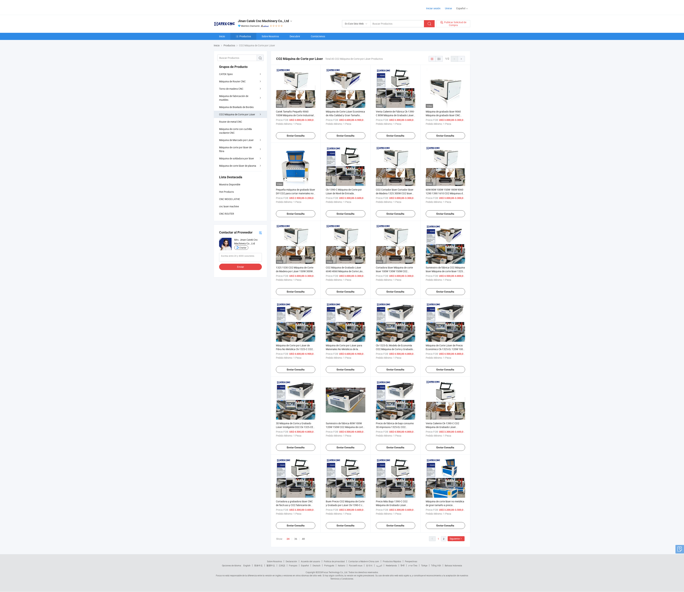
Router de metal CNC (230, 121)
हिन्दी (403, 565)
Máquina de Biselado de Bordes (236, 107)
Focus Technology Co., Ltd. (335, 572)
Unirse (448, 8)
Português (329, 565)
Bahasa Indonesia (453, 565)
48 (303, 538)
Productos (245, 36)
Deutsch (316, 565)
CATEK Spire (226, 74)
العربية (379, 565)
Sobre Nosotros (270, 36)
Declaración (291, 561)
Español (305, 565)
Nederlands (391, 565)
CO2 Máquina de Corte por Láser (237, 114)
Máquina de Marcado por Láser (236, 140)
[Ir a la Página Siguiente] (461, 58)
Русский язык (355, 565)
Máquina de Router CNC (232, 81)
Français (293, 565)
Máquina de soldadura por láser (236, 158)
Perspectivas (411, 561)
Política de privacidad (334, 561)
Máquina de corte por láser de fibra (235, 149)
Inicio (222, 36)
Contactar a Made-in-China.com (363, 561)
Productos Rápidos (392, 561)
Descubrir (295, 36)
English (246, 565)
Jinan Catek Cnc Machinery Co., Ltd (263, 21)
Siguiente (455, 538)
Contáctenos (318, 36)
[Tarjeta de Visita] (260, 232)
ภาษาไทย (412, 565)
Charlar (242, 247)
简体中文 (258, 565)
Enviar (240, 266)
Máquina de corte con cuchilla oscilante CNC (235, 130)
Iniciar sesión (433, 8)
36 (295, 538)
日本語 (282, 565)
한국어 (369, 565)
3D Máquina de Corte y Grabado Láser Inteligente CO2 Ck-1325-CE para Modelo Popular (294, 427)
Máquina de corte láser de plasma (237, 165)
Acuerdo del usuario (310, 561)
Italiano (341, 565)
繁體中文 (270, 565)
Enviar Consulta (296, 135)
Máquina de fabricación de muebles (233, 97)
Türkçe (424, 565)
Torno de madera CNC (231, 88)
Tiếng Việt (436, 565)
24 (288, 538)
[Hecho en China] (237, 7)
